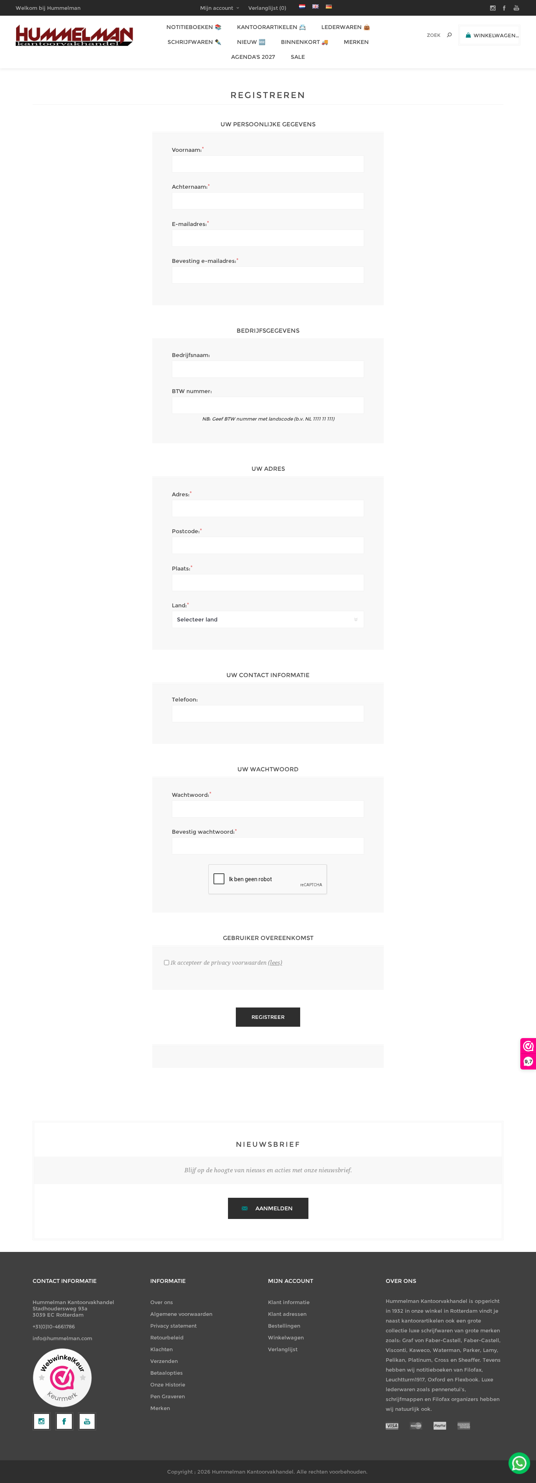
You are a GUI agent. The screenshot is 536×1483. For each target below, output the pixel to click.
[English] (315, 6)
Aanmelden (274, 1208)
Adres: (181, 494)
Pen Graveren (167, 1396)
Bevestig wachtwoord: (203, 831)
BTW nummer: (192, 391)
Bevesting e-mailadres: (204, 260)
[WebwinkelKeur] (62, 1378)
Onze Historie (167, 1384)
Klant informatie (289, 1302)
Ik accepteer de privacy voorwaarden (218, 963)
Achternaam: (190, 186)
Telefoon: (185, 699)
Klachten (161, 1349)
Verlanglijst (282, 1349)
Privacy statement (173, 1326)
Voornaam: (187, 149)
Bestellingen (284, 1326)
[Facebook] (64, 1421)
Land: (179, 605)
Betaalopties (166, 1373)
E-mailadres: (189, 224)
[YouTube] (87, 1421)
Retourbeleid (167, 1337)
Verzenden (164, 1361)
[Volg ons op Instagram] (41, 1421)
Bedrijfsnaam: (191, 355)
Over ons (161, 1302)
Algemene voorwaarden (181, 1314)
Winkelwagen (286, 1337)
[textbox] (422, 35)
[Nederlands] (302, 6)
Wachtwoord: (190, 794)
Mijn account (216, 8)
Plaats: (181, 568)
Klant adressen (287, 1314)
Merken (160, 1408)
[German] (329, 6)
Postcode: (186, 531)
